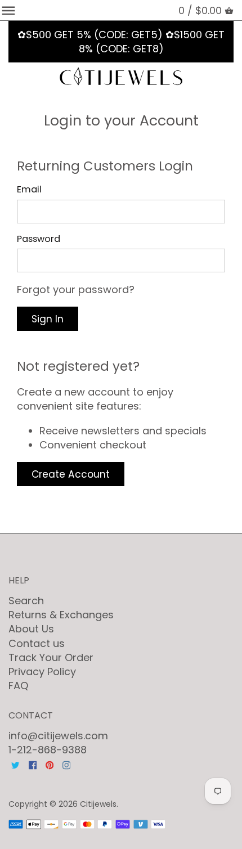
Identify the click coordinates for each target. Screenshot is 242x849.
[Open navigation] (8, 10)
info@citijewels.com (58, 736)
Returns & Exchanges (61, 615)
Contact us (36, 643)
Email (29, 189)
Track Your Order (50, 657)
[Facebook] (33, 764)
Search (26, 601)
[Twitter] (15, 764)
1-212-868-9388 (47, 750)
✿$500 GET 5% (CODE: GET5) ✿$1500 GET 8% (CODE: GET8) (121, 42)
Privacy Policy (42, 671)
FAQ (18, 686)
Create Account (71, 474)
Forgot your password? (76, 289)
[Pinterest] (49, 764)
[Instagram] (66, 764)
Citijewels (98, 804)
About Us (31, 629)
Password (38, 238)
